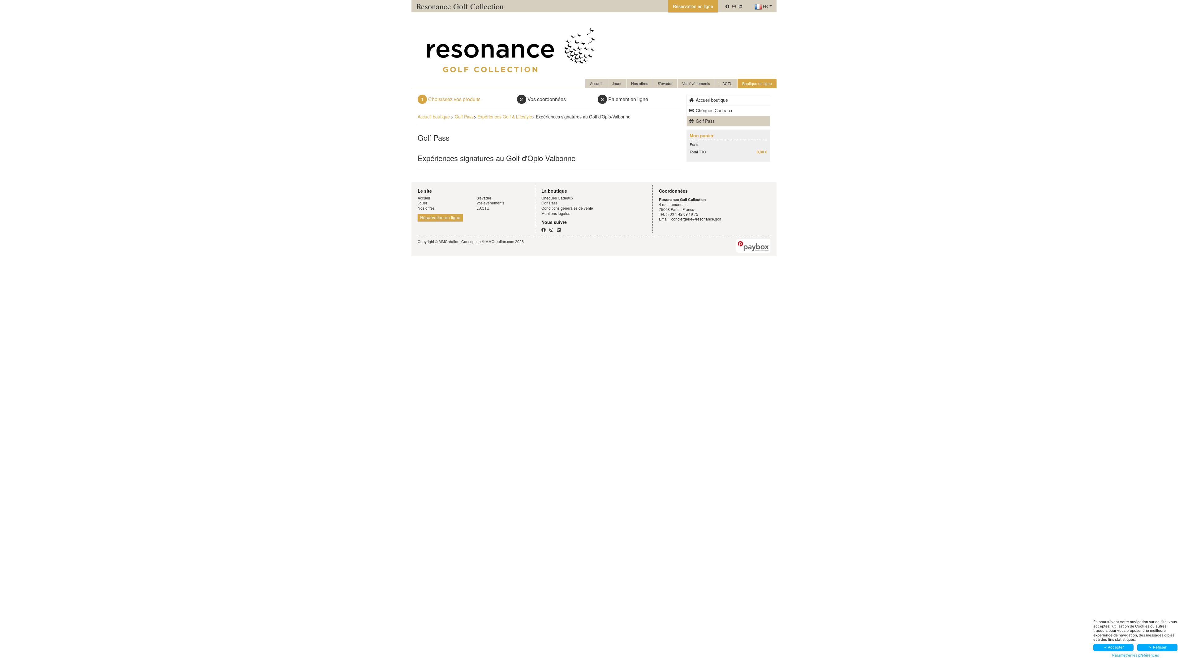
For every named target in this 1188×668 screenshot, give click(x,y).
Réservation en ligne (693, 6)
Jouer (617, 83)
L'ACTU (726, 83)
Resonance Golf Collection (460, 6)
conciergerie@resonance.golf (696, 218)
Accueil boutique (434, 116)
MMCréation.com (499, 241)
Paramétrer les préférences (1135, 655)
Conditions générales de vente (567, 208)
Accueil (596, 83)
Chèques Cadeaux (713, 110)
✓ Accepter (1114, 647)
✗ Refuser (1157, 647)
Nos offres (639, 83)
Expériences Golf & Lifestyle (504, 116)
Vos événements (696, 83)
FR (765, 6)
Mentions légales (555, 213)
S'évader (665, 83)
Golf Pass (464, 116)
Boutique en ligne (757, 83)
